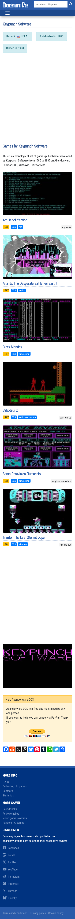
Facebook (13, 848)
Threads (12, 891)
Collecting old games (15, 786)
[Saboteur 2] (37, 384)
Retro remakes (11, 813)
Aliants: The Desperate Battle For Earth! (30, 283)
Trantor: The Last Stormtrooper (24, 537)
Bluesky (12, 898)
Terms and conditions (15, 913)
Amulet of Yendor (15, 220)
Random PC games (13, 822)
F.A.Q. (6, 782)
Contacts (8, 791)
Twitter (12, 862)
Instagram (14, 876)
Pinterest (13, 883)
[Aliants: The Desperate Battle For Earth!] (37, 257)
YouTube (13, 869)
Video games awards (15, 818)
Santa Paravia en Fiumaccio (22, 474)
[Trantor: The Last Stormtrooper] (37, 511)
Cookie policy (55, 913)
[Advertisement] (37, 101)
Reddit (11, 855)
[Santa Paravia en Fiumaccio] (37, 447)
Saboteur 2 (10, 410)
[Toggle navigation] (7, 13)
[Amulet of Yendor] (37, 193)
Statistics (8, 795)
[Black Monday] (37, 320)
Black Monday (12, 347)
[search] (70, 5)
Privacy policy (38, 913)
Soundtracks (10, 809)
